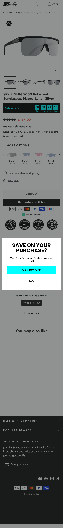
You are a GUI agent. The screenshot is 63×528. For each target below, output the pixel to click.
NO (31, 281)
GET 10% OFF (31, 270)
